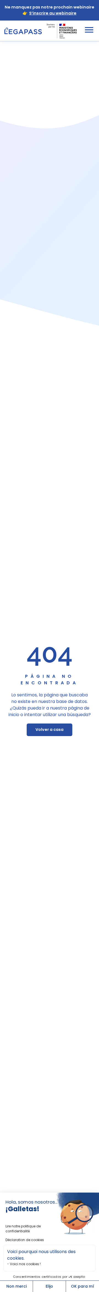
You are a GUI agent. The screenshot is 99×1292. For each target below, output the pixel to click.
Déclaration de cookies (25, 1240)
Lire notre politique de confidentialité (23, 1228)
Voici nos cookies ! (25, 1264)
